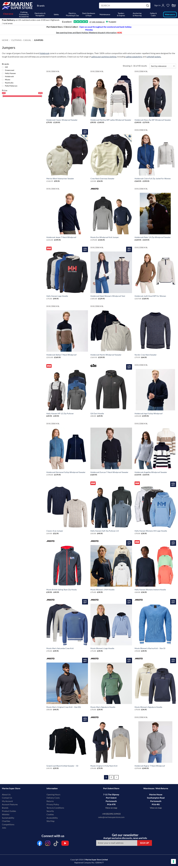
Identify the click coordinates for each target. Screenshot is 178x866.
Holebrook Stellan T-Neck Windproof (61, 355)
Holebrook (44, 53)
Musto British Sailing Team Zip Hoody (61, 589)
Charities (6, 821)
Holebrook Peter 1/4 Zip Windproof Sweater (153, 237)
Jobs (4, 827)
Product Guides (9, 811)
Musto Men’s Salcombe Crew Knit (60, 648)
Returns (50, 801)
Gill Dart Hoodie (97, 413)
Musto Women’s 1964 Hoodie (102, 589)
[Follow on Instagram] (48, 844)
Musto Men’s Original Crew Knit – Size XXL (63, 707)
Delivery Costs (53, 797)
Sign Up (144, 843)
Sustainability (8, 818)
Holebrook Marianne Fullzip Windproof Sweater (65, 472)
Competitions (8, 824)
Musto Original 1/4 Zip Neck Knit (103, 766)
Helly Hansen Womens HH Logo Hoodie (151, 531)
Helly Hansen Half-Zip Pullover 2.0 (104, 531)
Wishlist (5, 814)
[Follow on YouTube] (65, 844)
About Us (6, 794)
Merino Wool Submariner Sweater (60, 178)
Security (50, 811)
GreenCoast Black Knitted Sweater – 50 (62, 766)
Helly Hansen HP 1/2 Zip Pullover (60, 413)
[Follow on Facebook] (39, 844)
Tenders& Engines (121, 14)
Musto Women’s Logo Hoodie (102, 648)
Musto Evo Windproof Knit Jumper (104, 237)
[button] (173, 5)
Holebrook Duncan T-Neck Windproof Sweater (109, 472)
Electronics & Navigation (40, 14)
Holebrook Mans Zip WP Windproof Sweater (153, 120)
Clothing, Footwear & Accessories (24, 14)
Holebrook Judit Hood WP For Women (150, 296)
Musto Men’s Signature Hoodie (102, 707)
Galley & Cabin (153, 14)
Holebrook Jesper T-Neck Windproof (61, 237)
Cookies (50, 814)
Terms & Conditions (55, 807)
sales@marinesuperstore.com (111, 817)
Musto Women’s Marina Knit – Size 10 (150, 648)
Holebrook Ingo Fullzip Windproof (148, 413)
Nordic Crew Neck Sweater (146, 355)
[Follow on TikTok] (56, 844)
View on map (111, 807)
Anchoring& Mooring (137, 14)
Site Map (50, 821)
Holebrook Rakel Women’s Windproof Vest (107, 296)
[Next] (116, 777)
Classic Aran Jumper (54, 531)
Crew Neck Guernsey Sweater (102, 178)
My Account (7, 801)
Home (5, 40)
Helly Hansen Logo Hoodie (57, 296)
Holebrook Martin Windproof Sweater (105, 355)
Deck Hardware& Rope (88, 14)
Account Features (10, 804)
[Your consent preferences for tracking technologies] (173, 861)
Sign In (157, 5)
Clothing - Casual (21, 40)
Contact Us (7, 797)
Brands (41, 5)
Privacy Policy (53, 804)
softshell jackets (153, 56)
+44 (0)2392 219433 (111, 813)
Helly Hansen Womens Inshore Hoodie (150, 589)
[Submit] (148, 5)
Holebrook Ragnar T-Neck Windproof (150, 766)
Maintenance (105, 14)
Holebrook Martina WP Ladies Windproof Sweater (110, 120)
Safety (56, 14)
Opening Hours (53, 794)
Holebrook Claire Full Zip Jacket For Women (153, 178)
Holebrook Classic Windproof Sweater (62, 120)
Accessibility (52, 818)
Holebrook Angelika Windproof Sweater (151, 472)
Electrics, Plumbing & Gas (72, 14)
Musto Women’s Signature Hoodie (148, 707)
